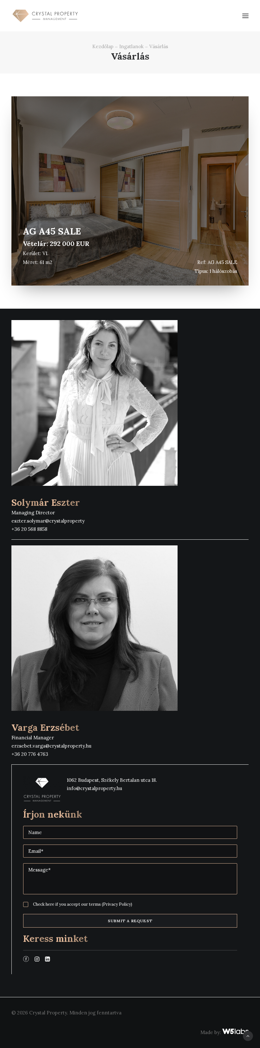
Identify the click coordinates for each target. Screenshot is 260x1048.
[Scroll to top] (248, 1035)
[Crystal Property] (44, 16)
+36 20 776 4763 (29, 754)
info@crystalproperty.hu (94, 788)
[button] (245, 15)
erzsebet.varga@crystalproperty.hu (51, 746)
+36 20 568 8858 (29, 529)
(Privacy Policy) (117, 904)
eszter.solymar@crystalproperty (48, 521)
